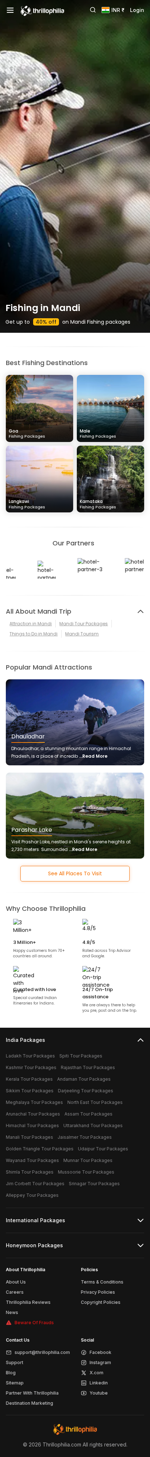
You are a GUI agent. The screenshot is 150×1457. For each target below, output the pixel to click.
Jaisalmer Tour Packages (85, 1137)
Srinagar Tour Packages (94, 1183)
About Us (16, 1282)
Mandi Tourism (82, 634)
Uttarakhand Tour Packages (93, 1125)
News (12, 1312)
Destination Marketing (29, 1403)
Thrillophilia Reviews (28, 1302)
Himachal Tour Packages (32, 1125)
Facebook (100, 1352)
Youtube (99, 1393)
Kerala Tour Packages (29, 1079)
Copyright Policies (101, 1302)
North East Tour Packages (95, 1102)
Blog (11, 1372)
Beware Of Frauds (34, 1322)
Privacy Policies (98, 1292)
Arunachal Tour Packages (33, 1114)
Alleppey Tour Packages (32, 1195)
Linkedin (99, 1383)
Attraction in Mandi (30, 624)
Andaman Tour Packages (84, 1079)
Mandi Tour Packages (83, 624)
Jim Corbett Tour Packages (35, 1183)
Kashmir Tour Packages (31, 1067)
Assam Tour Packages (88, 1114)
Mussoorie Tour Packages (86, 1172)
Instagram (100, 1362)
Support (14, 1362)
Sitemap (15, 1383)
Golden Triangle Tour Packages (40, 1148)
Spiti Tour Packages (80, 1056)
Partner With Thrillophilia (32, 1393)
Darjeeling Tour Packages (85, 1090)
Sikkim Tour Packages (30, 1090)
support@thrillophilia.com (42, 1352)
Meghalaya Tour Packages (34, 1102)
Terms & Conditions (102, 1282)
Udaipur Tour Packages (103, 1148)
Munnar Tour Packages (87, 1160)
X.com (96, 1372)
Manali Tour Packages (29, 1137)
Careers (15, 1292)
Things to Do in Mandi (33, 634)
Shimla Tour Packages (30, 1172)
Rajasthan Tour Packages (88, 1067)
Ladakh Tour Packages (30, 1056)
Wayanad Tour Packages (32, 1160)
